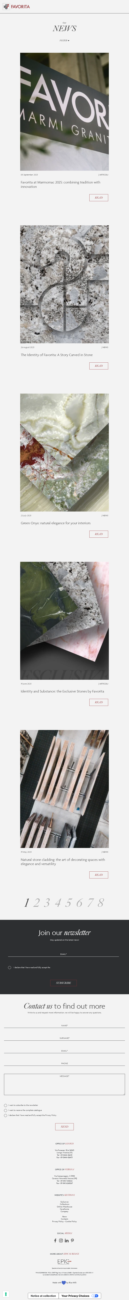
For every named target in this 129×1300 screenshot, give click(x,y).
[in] (67, 1240)
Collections (64, 1204)
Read (99, 197)
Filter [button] (64, 40)
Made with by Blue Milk (64, 1282)
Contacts (64, 1219)
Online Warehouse (64, 1207)
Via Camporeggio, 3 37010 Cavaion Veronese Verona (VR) (64, 1177)
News (64, 1216)
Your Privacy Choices (75, 1295)
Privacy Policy (56, 967)
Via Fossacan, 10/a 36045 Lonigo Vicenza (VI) (64, 1151)
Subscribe (63, 983)
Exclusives (65, 1202)
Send (64, 1126)
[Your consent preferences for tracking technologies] (6, 1294)
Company (64, 1211)
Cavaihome (64, 1209)
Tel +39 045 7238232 (64, 1181)
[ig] (61, 1240)
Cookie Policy (71, 1221)
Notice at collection (43, 1295)
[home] (21, 6)
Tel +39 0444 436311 (64, 1155)
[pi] (72, 1240)
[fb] (55, 1240)
